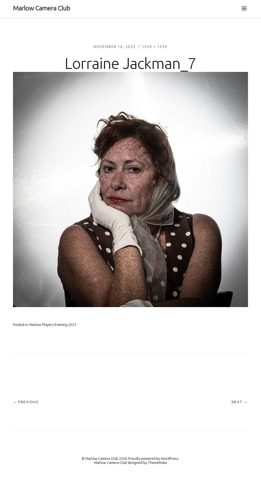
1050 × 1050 (154, 47)
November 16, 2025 (115, 47)
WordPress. (170, 459)
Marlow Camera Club (41, 8)
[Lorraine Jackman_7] (130, 305)
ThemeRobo (157, 463)
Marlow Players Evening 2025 (52, 325)
